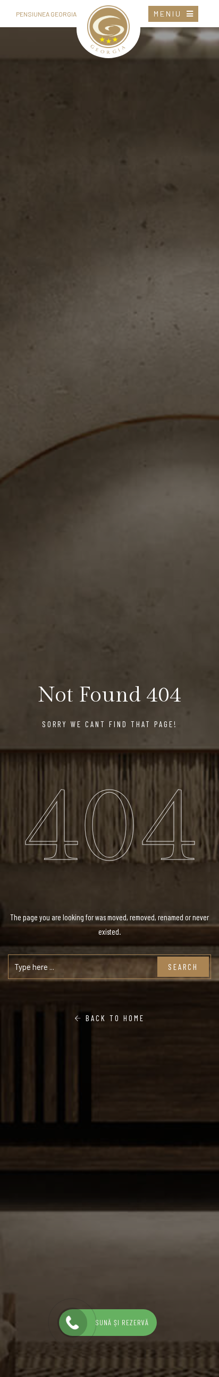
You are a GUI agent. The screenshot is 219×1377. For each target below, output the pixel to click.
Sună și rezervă (120, 1322)
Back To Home (113, 1018)
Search (183, 967)
